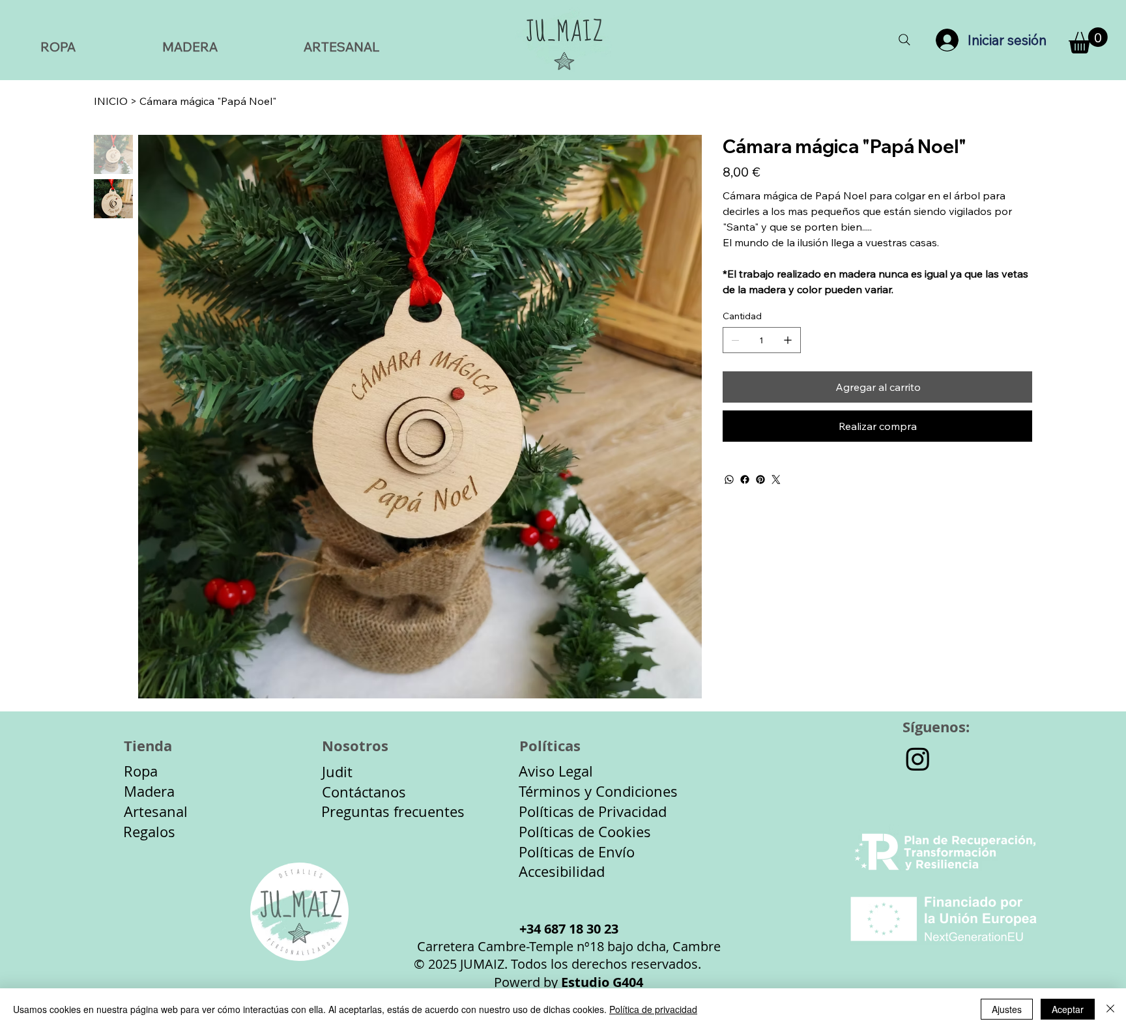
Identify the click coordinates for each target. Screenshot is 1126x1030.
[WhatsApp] (729, 479)
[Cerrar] (1110, 1009)
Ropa (141, 771)
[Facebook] (744, 479)
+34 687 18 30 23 (568, 928)
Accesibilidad (562, 871)
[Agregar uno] (788, 340)
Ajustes (1007, 1009)
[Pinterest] (760, 479)
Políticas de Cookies (585, 831)
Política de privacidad (653, 1009)
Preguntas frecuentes (393, 811)
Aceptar (1068, 1009)
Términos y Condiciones (598, 791)
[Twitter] (776, 479)
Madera (149, 791)
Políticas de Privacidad (593, 811)
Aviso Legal (556, 771)
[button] (1088, 40)
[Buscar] (904, 40)
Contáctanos (364, 791)
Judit (337, 771)
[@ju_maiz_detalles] (917, 758)
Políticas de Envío (577, 851)
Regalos (149, 831)
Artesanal (156, 811)
